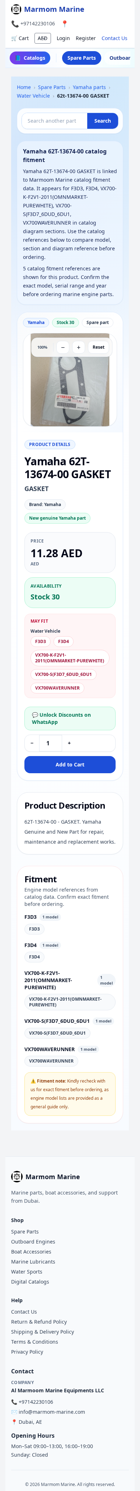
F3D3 (40, 641)
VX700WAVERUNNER (57, 688)
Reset (98, 347)
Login (63, 38)
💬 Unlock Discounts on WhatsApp (61, 718)
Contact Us (114, 38)
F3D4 (63, 641)
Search (102, 120)
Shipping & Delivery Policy (42, 1331)
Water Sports (26, 1271)
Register (86, 38)
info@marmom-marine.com (52, 1411)
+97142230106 (37, 23)
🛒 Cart (20, 38)
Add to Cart (70, 764)
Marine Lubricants (33, 1261)
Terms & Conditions (34, 1341)
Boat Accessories (31, 1251)
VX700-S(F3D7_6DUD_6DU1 (63, 674)
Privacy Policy (27, 1351)
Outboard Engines (33, 1241)
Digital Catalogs (30, 1281)
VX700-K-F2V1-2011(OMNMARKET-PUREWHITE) (69, 658)
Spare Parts (81, 57)
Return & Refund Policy (39, 1321)
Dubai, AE (30, 1421)
